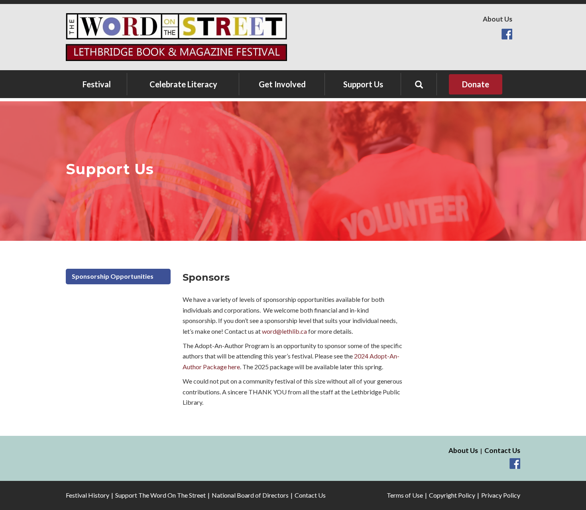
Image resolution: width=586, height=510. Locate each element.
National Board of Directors (250, 495)
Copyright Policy (452, 495)
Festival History (87, 495)
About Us (497, 19)
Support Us (363, 84)
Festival (97, 84)
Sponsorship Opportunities (112, 276)
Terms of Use (405, 495)
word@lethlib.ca (284, 331)
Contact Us (502, 450)
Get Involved (282, 84)
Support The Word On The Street (160, 495)
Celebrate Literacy (183, 84)
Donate (475, 84)
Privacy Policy (500, 495)
